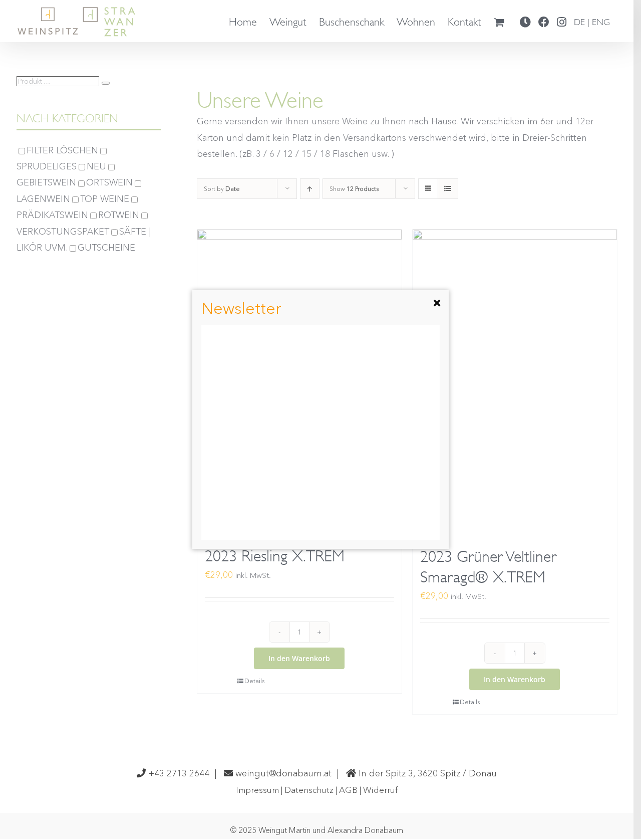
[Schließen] (437, 303)
